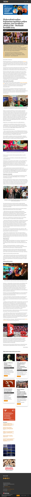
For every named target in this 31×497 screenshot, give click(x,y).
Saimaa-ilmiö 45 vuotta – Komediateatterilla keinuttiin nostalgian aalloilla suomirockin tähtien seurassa (21, 392)
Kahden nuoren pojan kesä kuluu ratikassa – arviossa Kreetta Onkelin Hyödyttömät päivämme (8, 432)
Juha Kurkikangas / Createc (11, 489)
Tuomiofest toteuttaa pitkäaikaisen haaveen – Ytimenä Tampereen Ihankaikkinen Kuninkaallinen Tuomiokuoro (8, 439)
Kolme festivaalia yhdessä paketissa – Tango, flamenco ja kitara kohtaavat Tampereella (8, 428)
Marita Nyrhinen (6, 29)
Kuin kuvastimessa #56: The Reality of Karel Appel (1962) (8, 390)
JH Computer (9, 490)
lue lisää (5, 375)
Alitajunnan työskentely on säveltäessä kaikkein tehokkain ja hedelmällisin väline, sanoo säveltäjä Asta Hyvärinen (8, 424)
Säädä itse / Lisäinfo (23, 495)
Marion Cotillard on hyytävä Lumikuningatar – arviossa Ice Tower (8, 364)
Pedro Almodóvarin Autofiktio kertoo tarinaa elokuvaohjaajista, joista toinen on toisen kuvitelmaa (22, 365)
